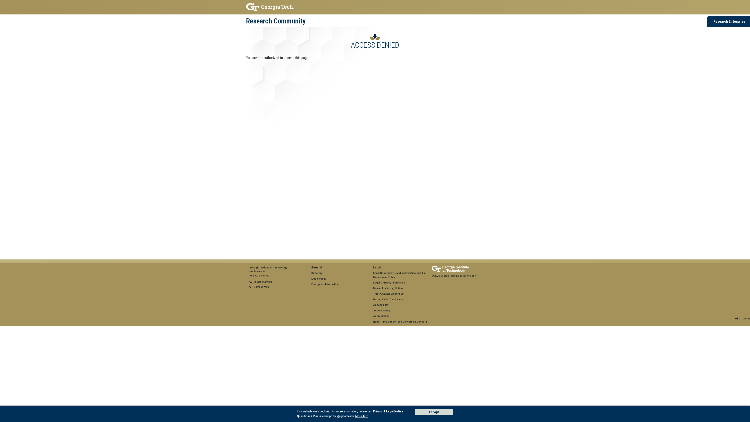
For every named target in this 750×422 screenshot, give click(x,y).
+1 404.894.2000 (263, 282)
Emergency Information (324, 284)
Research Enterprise (729, 21)
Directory (316, 273)
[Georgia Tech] (450, 267)
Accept (434, 412)
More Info (361, 416)
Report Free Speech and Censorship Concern (400, 321)
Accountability (381, 310)
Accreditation (381, 316)
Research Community (276, 21)
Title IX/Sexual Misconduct (388, 293)
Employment (318, 278)
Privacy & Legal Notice (388, 411)
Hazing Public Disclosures (388, 299)
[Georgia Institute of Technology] (375, 7)
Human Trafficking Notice (388, 288)
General (316, 267)
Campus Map (261, 286)
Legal (377, 267)
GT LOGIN (744, 318)
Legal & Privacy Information (389, 282)
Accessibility (380, 304)
